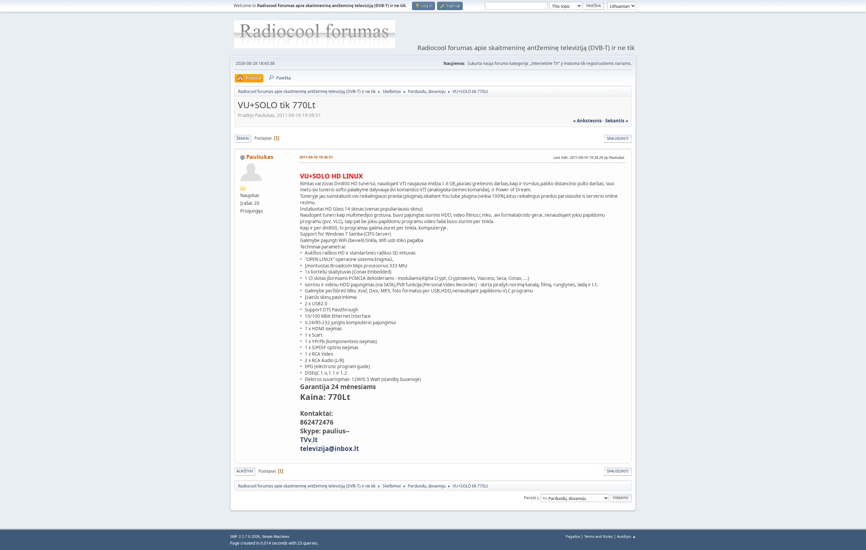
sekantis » (616, 121)
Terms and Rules (598, 536)
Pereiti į (531, 498)
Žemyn (242, 138)
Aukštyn (244, 471)
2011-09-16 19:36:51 (316, 157)
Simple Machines (276, 536)
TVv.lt (309, 439)
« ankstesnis (587, 121)
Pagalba (573, 536)
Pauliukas (259, 157)
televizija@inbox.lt (329, 448)
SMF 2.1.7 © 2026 (245, 536)
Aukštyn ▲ (626, 536)
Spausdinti (618, 138)
